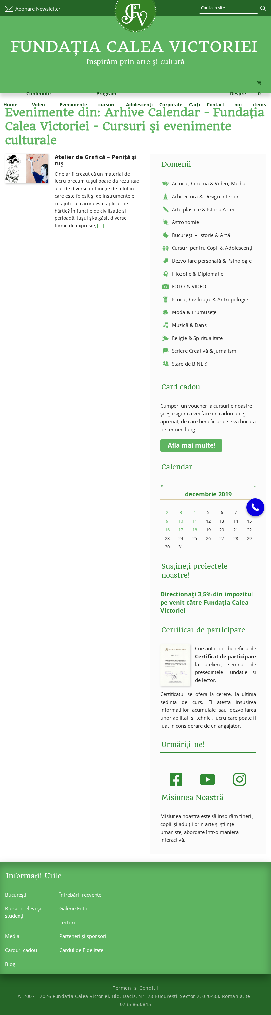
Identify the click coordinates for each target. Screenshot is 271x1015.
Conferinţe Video (38, 99)
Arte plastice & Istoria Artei (203, 209)
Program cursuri (106, 99)
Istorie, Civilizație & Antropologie (210, 299)
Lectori (67, 922)
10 (180, 521)
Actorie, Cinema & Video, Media (209, 183)
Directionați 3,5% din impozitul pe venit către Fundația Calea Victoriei (206, 602)
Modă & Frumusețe (194, 312)
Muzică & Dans (189, 325)
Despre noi (238, 99)
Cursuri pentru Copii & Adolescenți (212, 248)
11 (194, 521)
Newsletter (37, 8)
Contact (215, 104)
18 (194, 530)
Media (12, 936)
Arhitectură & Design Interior (205, 196)
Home (10, 104)
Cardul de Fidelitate (81, 950)
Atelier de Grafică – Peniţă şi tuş (95, 160)
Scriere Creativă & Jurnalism (204, 350)
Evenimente (73, 104)
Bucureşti (15, 894)
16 (167, 530)
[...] (100, 225)
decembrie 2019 (208, 494)
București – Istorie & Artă (201, 235)
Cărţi (194, 104)
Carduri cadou (21, 950)
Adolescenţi (139, 104)
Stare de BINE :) (189, 363)
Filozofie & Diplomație (197, 273)
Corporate (170, 104)
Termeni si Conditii (135, 988)
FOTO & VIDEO (189, 286)
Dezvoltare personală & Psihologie (212, 260)
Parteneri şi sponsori (82, 936)
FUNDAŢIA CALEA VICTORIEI (134, 46)
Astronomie (185, 222)
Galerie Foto (73, 908)
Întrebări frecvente (80, 894)
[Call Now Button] (255, 507)
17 (180, 530)
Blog (10, 964)
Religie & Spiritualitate (197, 338)
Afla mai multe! (191, 445)
